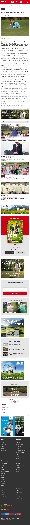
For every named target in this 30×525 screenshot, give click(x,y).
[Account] (21, 2)
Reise (3, 412)
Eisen (2, 469)
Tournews (3, 444)
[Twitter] (5, 15)
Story (13, 5)
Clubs (2, 448)
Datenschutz (19, 498)
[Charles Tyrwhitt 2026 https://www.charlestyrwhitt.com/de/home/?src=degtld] (15, 114)
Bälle (2, 467)
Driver (2, 465)
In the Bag (3, 483)
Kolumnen (18, 469)
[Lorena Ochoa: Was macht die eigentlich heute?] (15, 168)
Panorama (3, 446)
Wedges (3, 473)
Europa (3, 494)
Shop (17, 494)
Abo (13, 1)
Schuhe (3, 481)
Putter (2, 475)
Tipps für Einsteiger (20, 450)
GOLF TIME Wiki (20, 465)
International (4, 496)
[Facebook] (2, 15)
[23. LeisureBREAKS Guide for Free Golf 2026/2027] (15, 426)
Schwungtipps (19, 444)
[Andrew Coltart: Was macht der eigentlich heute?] (15, 188)
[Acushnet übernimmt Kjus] (15, 307)
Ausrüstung (5, 407)
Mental (17, 456)
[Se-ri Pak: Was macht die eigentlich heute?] (15, 130)
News (3, 409)
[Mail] (8, 15)
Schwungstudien (20, 452)
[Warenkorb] (16, 2)
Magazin (8, 5)
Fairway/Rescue (5, 471)
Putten (17, 448)
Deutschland (4, 450)
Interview (18, 467)
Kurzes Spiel (19, 446)
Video (17, 490)
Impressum (19, 500)
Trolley (2, 479)
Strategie (18, 458)
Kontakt (18, 496)
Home (2, 5)
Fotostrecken (19, 492)
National (3, 492)
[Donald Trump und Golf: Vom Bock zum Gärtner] (15, 148)
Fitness (17, 454)
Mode (2, 485)
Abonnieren (10, 252)
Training (4, 404)
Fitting (2, 477)
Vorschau (20, 252)
